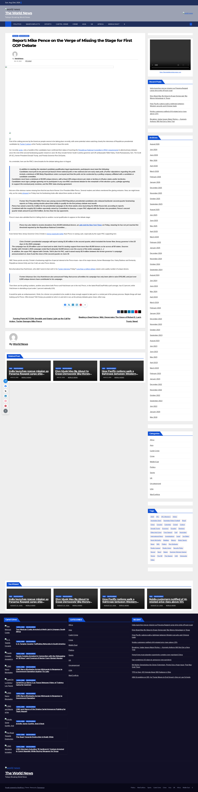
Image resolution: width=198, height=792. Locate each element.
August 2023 (154, 341)
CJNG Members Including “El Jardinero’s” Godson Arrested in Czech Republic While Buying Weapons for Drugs (40, 750)
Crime (75, 24)
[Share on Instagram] (76, 304)
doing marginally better (55, 234)
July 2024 (153, 281)
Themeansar (40, 787)
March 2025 (154, 237)
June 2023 (154, 352)
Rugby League (155, 548)
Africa (101, 24)
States (165, 552)
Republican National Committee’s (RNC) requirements (98, 150)
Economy (165, 528)
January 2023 (155, 379)
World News (19, 58)
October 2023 (155, 330)
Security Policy (178, 548)
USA (152, 489)
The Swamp (168, 556)
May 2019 (153, 417)
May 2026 (153, 160)
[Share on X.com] (69, 304)
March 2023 (154, 368)
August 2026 (154, 144)
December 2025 (156, 188)
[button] (188, 24)
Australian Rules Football (172, 521)
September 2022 (156, 401)
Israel (178, 536)
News (152, 544)
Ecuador (173, 528)
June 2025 (154, 221)
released (25, 193)
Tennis (153, 556)
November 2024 (156, 259)
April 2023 (154, 363)
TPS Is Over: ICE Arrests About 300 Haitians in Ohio (151, 672)
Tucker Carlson (25, 144)
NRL (158, 544)
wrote (21, 150)
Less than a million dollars (85, 269)
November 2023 (156, 324)
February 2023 (155, 374)
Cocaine (159, 524)
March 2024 (154, 302)
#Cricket (28, 61)
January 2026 (155, 182)
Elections (181, 528)
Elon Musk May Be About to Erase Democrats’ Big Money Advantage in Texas (72, 374)
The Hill (159, 556)
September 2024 (156, 270)
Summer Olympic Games (178, 552)
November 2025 (156, 193)
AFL (157, 517)
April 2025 (154, 231)
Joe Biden (186, 536)
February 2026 (155, 177)
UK (92, 24)
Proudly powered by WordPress (14, 787)
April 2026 (154, 166)
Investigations (169, 536)
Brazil (184, 521)
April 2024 (154, 297)
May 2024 (153, 292)
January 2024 (155, 313)
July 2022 (153, 406)
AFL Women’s (165, 517)
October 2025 (155, 199)
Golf (176, 532)
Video (152, 560)
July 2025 (153, 215)
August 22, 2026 (16, 605)
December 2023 (156, 319)
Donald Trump (155, 528)
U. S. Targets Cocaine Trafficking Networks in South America (40, 644)
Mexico (173, 540)
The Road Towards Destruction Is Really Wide (35, 737)
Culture (182, 524)
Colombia (168, 524)
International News (157, 536)
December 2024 (156, 253)
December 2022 (156, 384)
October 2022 (155, 395)
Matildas (166, 540)
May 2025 (153, 226)
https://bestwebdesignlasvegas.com (170, 72)
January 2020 (155, 412)
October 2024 (155, 264)
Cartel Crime (62, 24)
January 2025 (155, 248)
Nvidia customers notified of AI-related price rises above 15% (168, 600)
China (152, 524)
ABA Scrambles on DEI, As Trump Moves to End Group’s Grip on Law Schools (161, 677)
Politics (17, 24)
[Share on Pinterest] (80, 304)
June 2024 (154, 286)
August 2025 (154, 210)
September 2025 (156, 204)
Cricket (175, 524)
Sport (159, 552)
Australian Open (156, 521)
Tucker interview (64, 269)
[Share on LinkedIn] (73, 304)
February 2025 (155, 242)
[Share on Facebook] (65, 304)
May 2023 (153, 357)
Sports (47, 24)
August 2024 (154, 275)
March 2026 (154, 171)
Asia (84, 24)
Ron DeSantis (173, 544)
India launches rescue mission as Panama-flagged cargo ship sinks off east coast (28, 374)
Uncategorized (24, 35)
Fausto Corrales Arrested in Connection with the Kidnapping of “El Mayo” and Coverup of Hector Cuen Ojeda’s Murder (40, 657)
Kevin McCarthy (156, 540)
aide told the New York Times (90, 225)
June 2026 (154, 155)
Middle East (114, 24)
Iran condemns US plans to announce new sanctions (151, 660)
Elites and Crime (156, 532)
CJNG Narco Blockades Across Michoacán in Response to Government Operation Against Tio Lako (39, 670)
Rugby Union (167, 548)
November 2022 (156, 390)
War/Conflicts (33, 24)
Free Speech (168, 532)
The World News (18, 13)
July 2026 (153, 150)
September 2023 (156, 335)
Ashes (175, 517)
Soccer (153, 552)
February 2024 (155, 308)
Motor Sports (182, 540)
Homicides (183, 532)
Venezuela (183, 556)
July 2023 (153, 346)
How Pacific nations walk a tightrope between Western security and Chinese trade (119, 374)
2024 (152, 517)
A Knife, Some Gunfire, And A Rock (30, 724)
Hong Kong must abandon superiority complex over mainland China (157, 655)
